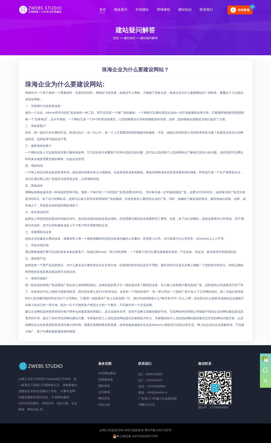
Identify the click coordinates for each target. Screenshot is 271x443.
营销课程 (163, 9)
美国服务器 (105, 379)
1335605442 (154, 380)
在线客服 (244, 9)
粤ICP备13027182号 (158, 430)
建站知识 (185, 9)
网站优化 (104, 398)
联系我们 (206, 9)
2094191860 (154, 374)
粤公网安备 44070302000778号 (137, 436)
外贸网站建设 (107, 373)
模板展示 (120, 9)
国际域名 (104, 385)
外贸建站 (142, 9)
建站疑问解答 (135, 30)
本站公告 (104, 404)
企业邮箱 (104, 392)
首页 (102, 9)
